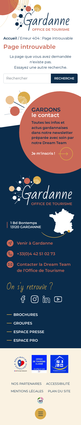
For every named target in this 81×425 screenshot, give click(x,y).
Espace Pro (26, 340)
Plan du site (59, 391)
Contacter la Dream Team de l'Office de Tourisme (44, 267)
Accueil (10, 38)
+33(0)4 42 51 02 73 (36, 253)
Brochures (26, 315)
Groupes (23, 323)
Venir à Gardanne (35, 243)
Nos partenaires (26, 384)
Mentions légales (27, 391)
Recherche (64, 78)
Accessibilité (58, 384)
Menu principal (40, 413)
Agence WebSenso (40, 400)
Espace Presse (29, 332)
